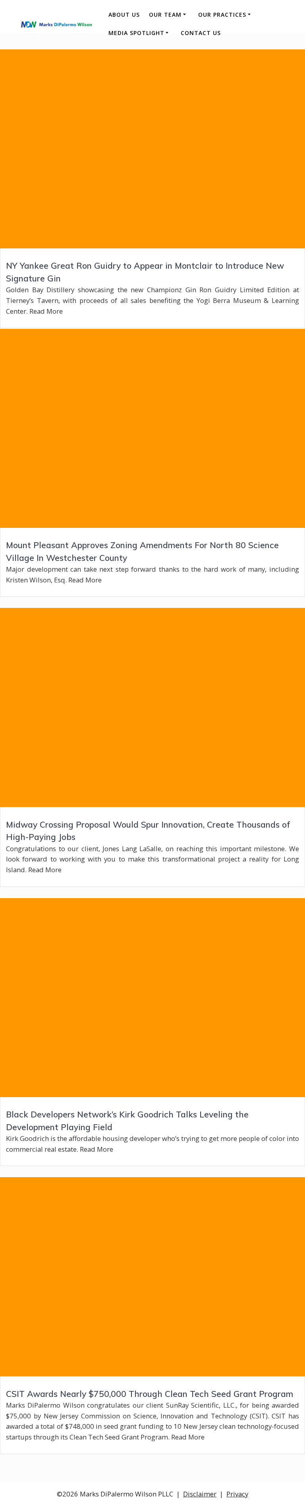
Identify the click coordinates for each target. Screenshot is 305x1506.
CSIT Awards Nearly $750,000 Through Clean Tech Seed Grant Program (149, 1394)
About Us (124, 14)
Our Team (165, 14)
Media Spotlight (136, 33)
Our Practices (222, 14)
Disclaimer (199, 1493)
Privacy (237, 1493)
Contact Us (201, 33)
